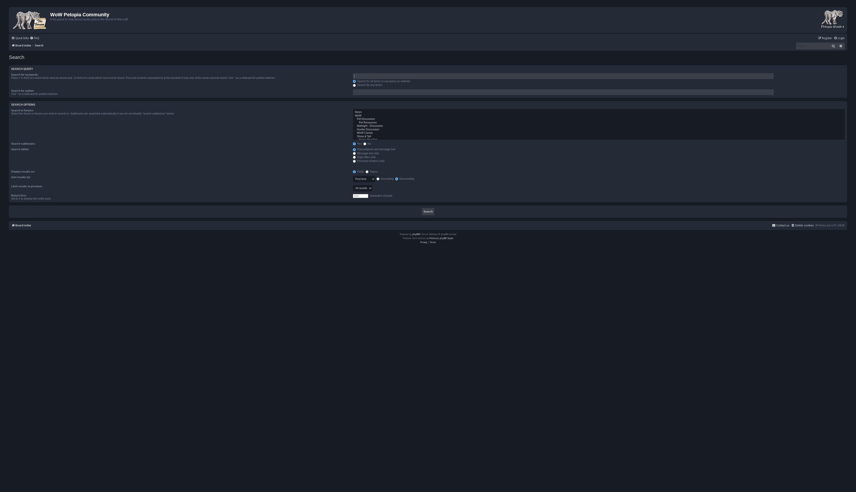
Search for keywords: (25, 74)
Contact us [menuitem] (782, 225)
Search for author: (22, 90)
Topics (373, 171)
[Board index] (30, 19)
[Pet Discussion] (598, 119)
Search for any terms (369, 85)
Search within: (20, 149)
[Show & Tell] (598, 136)
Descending (406, 178)
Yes (359, 143)
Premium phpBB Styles (441, 238)
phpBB (415, 234)
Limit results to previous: (27, 186)
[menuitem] (34, 38)
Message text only (367, 153)
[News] (598, 112)
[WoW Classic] (598, 133)
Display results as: (23, 171)
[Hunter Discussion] (598, 129)
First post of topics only (370, 161)
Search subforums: (23, 143)
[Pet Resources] (598, 123)
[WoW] (598, 116)
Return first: (19, 195)
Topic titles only (366, 157)
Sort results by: (21, 177)
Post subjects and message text (375, 149)
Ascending (386, 178)
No (369, 143)
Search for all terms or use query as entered (383, 81)
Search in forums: (22, 110)
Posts (360, 171)
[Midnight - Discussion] (598, 126)
